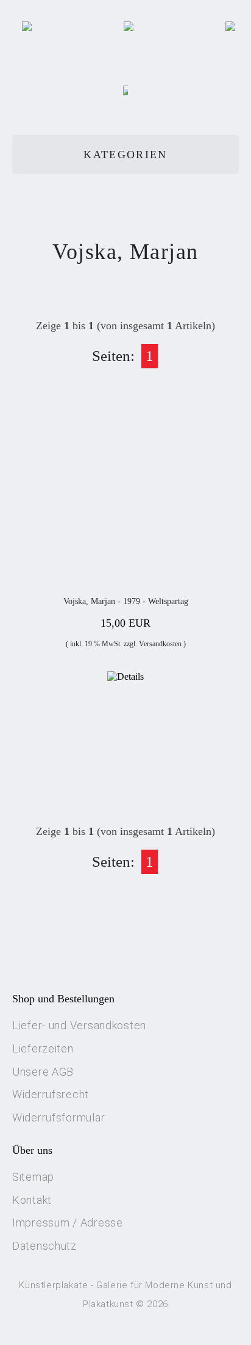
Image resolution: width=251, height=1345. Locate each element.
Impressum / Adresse (67, 1222)
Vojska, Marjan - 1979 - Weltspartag (125, 601)
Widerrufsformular (58, 1117)
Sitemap (33, 1176)
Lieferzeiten (43, 1048)
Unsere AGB (43, 1071)
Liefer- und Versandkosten (79, 1025)
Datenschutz (44, 1245)
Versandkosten (160, 644)
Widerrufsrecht (50, 1094)
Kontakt (32, 1200)
